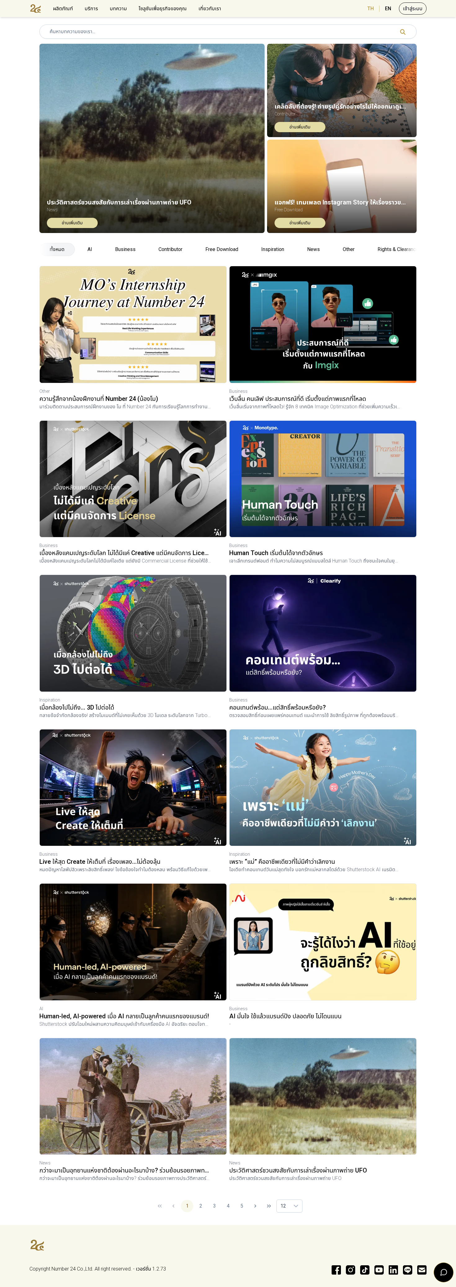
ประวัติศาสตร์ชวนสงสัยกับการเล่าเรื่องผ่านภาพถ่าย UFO (119, 202)
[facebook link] (336, 1270)
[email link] (422, 1270)
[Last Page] (269, 1206)
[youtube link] (379, 1270)
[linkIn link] (393, 1270)
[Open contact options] (444, 1272)
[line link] (407, 1270)
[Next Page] (255, 1206)
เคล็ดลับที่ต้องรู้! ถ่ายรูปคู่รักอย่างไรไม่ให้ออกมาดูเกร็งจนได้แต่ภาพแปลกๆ (342, 106)
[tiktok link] (364, 1270)
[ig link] (350, 1270)
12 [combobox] (283, 1206)
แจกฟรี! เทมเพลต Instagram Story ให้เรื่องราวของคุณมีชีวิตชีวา (342, 202)
